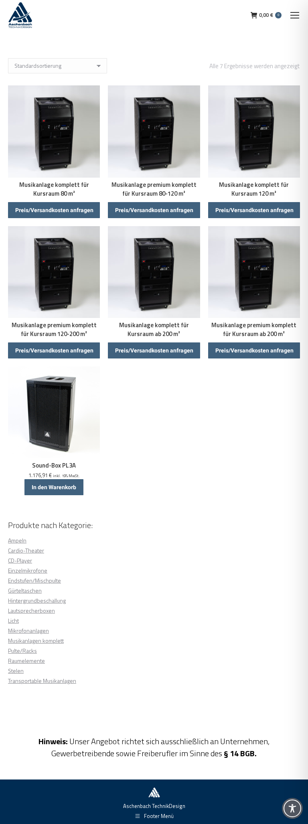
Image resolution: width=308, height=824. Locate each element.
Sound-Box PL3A (54, 465)
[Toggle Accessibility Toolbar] (292, 808)
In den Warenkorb (54, 487)
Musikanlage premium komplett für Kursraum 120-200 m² (54, 329)
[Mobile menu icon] (295, 15)
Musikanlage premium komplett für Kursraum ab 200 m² (253, 329)
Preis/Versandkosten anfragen (54, 210)
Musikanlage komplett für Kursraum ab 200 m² (154, 329)
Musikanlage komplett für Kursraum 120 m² (254, 189)
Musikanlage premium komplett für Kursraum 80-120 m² (154, 189)
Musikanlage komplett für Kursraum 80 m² (54, 189)
